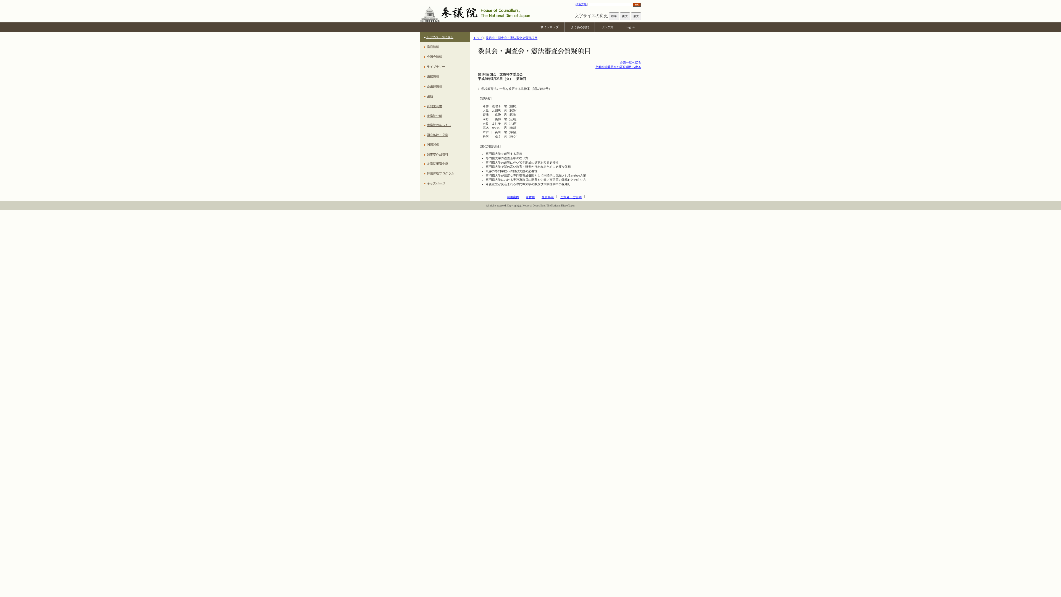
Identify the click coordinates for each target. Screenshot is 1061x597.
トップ (477, 38)
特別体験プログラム (440, 173)
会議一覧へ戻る (630, 62)
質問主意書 (434, 106)
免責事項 (548, 197)
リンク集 (607, 27)
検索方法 (581, 4)
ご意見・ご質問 (571, 197)
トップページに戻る (439, 37)
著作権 (530, 197)
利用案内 (513, 197)
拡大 (625, 16)
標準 (614, 16)
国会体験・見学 (437, 135)
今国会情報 (434, 56)
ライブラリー (436, 66)
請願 (430, 96)
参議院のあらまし (439, 125)
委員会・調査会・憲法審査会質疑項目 (511, 38)
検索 (637, 5)
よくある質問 (580, 27)
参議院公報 (434, 115)
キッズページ (436, 183)
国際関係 (433, 144)
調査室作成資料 (437, 154)
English (630, 27)
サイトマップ (549, 27)
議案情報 (433, 76)
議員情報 (433, 46)
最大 (636, 16)
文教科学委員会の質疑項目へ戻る (618, 67)
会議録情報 (434, 86)
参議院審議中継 (437, 163)
